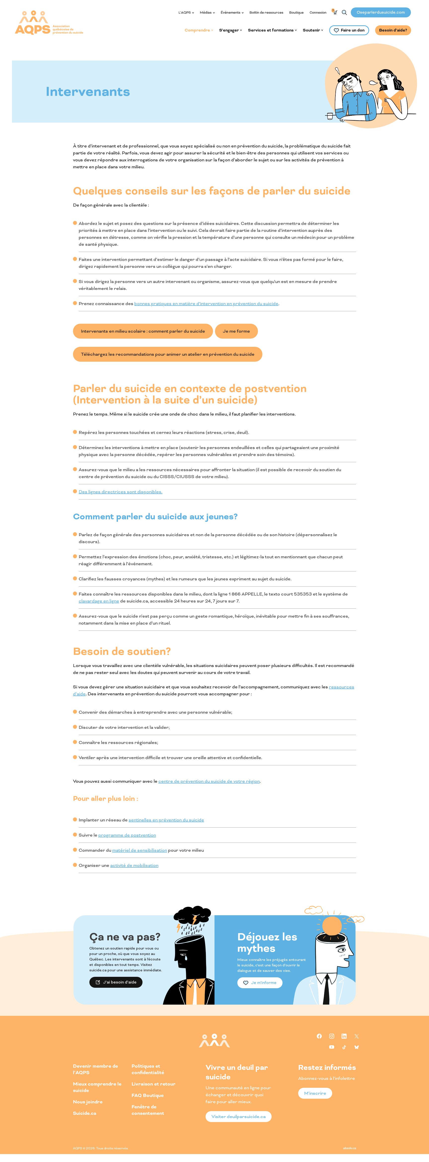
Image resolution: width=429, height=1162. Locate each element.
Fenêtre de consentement (148, 1110)
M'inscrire (315, 1093)
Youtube (331, 1047)
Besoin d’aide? (393, 30)
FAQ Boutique (148, 1095)
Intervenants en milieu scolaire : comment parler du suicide (143, 331)
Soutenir (311, 30)
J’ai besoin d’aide (120, 982)
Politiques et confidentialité (148, 1069)
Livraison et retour (154, 1084)
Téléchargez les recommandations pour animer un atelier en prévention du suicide (167, 354)
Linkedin (344, 1036)
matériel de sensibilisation (139, 850)
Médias (206, 12)
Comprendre (197, 30)
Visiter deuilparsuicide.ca (239, 1117)
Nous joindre (88, 1102)
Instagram (331, 1036)
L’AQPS (185, 12)
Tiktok (344, 1047)
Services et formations (271, 30)
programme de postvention (127, 835)
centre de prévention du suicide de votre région (209, 781)
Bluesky (356, 1047)
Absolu (349, 1148)
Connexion (318, 12)
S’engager (229, 30)
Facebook (319, 1036)
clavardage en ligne (99, 601)
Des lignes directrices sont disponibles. (120, 492)
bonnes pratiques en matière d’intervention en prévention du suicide (206, 304)
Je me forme (236, 331)
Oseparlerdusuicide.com (381, 12)
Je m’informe (264, 982)
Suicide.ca (84, 1113)
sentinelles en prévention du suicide (166, 820)
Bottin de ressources (266, 12)
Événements (230, 12)
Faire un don (352, 30)
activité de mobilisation (134, 865)
